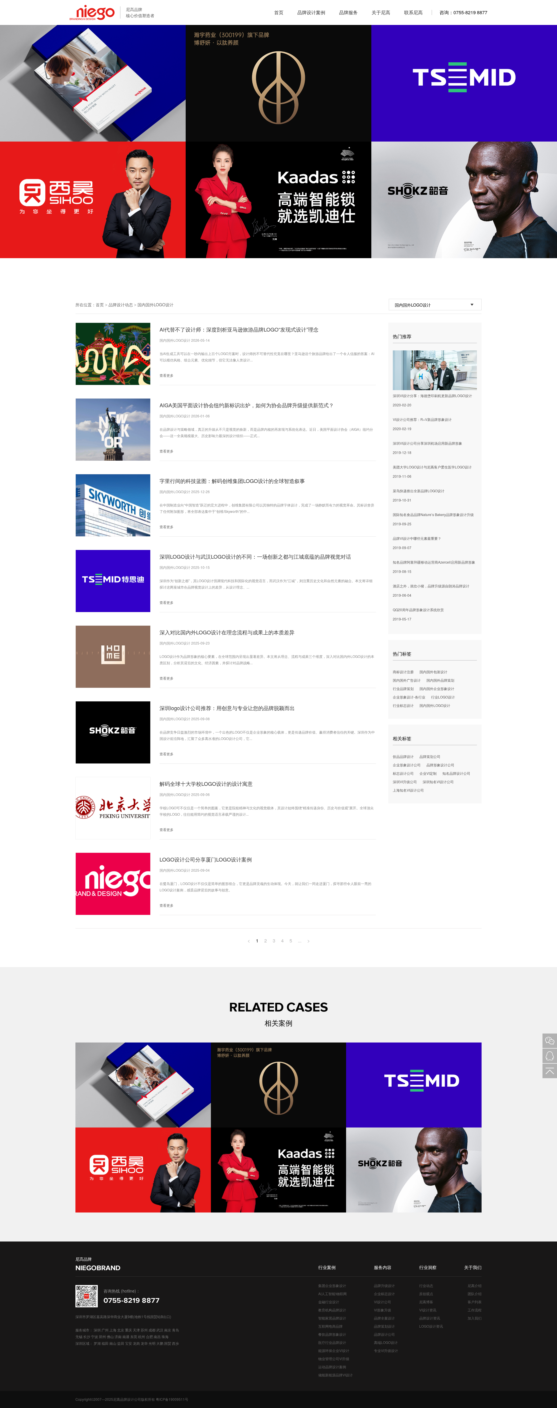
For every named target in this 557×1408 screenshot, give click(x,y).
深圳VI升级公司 (405, 781)
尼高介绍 (475, 1285)
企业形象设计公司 (407, 764)
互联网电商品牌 (330, 1326)
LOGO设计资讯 (431, 1326)
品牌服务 (348, 12)
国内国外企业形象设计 (436, 688)
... (299, 940)
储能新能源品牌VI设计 (335, 1374)
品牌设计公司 (384, 1334)
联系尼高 (413, 12)
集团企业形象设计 (332, 1285)
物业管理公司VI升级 (333, 1358)
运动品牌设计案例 (332, 1366)
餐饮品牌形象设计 (332, 1334)
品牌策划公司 (429, 756)
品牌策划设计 (384, 1326)
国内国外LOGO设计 (155, 304)
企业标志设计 (384, 1293)
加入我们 (475, 1317)
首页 (278, 12)
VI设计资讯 (427, 1309)
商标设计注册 (403, 671)
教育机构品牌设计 (332, 1309)
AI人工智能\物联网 (332, 1293)
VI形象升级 (382, 1309)
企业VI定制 (428, 773)
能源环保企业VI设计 (333, 1350)
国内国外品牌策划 (440, 680)
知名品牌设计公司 (456, 773)
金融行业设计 (328, 1301)
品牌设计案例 (311, 12)
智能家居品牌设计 (332, 1317)
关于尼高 (381, 12)
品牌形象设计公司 (440, 764)
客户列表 (475, 1301)
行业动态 (426, 1285)
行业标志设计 (403, 705)
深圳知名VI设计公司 (438, 781)
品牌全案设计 (384, 1317)
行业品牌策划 (403, 688)
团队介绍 (475, 1293)
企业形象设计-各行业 (409, 696)
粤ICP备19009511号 (172, 1399)
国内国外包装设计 (433, 671)
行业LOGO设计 (443, 696)
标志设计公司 (403, 773)
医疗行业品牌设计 (332, 1342)
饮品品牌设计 (403, 756)
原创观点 (426, 1293)
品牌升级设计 (384, 1285)
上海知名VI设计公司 (408, 790)
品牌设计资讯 (429, 1317)
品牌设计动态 (120, 304)
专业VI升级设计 (386, 1350)
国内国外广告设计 (407, 680)
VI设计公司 (382, 1301)
